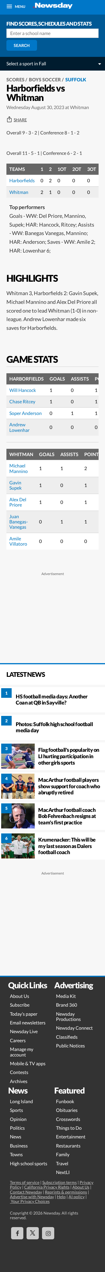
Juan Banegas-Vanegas (18, 522)
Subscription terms (59, 1182)
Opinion (18, 1119)
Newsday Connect (74, 1028)
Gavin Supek (15, 485)
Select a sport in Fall (26, 63)
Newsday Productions (68, 1016)
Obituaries (67, 1110)
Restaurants (68, 1145)
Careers (18, 1040)
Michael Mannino (18, 468)
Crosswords (68, 1119)
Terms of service (24, 1182)
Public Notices (70, 1045)
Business (19, 1145)
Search (22, 45)
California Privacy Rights (46, 1187)
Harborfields (22, 180)
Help (61, 1196)
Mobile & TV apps (28, 1063)
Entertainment (70, 1136)
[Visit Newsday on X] (33, 1233)
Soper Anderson (25, 413)
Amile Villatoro (18, 541)
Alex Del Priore (17, 502)
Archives (18, 1081)
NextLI (63, 1172)
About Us (19, 996)
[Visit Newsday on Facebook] (17, 1233)
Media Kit (66, 996)
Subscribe (19, 1005)
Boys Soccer (45, 79)
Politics (17, 1128)
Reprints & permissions (66, 1191)
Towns (16, 1154)
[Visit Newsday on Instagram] (48, 1233)
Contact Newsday (26, 1191)
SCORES (15, 79)
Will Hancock (22, 390)
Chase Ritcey (22, 401)
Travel (62, 1163)
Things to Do (69, 1128)
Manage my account (21, 1051)
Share (20, 120)
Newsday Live (24, 1031)
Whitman (18, 192)
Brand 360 (66, 1005)
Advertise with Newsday (32, 1196)
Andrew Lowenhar (19, 427)
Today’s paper (23, 1014)
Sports (16, 1110)
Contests (19, 1072)
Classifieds (67, 1037)
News (15, 1136)
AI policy (77, 1196)
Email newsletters (28, 1022)
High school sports (28, 1163)
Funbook (65, 1101)
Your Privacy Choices (30, 1201)
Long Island (21, 1101)
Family (62, 1154)
